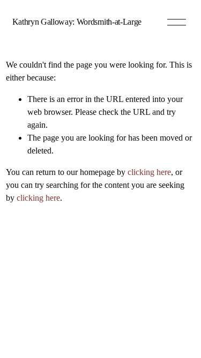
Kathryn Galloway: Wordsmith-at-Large (77, 21)
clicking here (149, 172)
